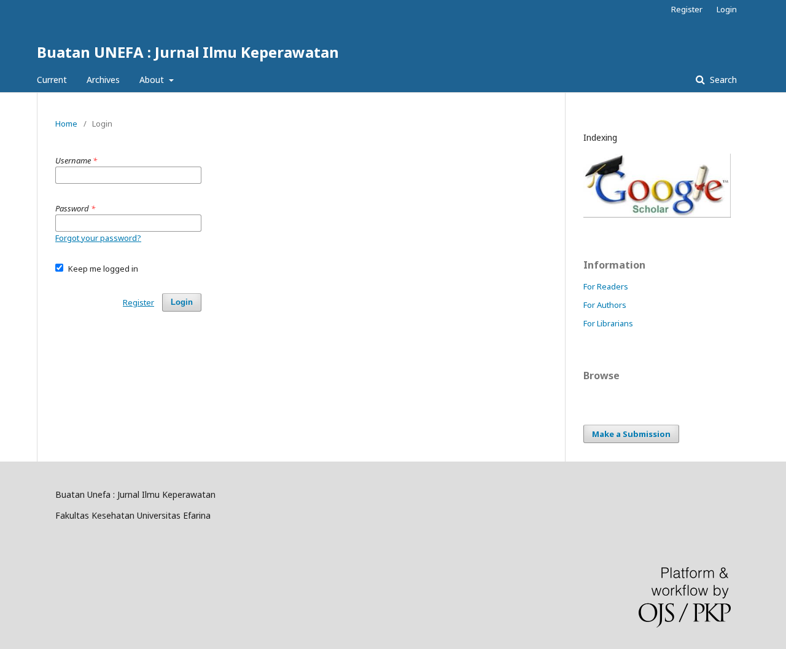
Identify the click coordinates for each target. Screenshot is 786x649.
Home (66, 123)
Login (727, 9)
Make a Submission (631, 433)
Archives (103, 79)
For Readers (605, 286)
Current (52, 79)
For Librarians (608, 323)
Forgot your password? (98, 237)
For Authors (604, 304)
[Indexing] (657, 214)
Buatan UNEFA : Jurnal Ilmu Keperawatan (188, 52)
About (152, 79)
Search (722, 79)
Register (686, 9)
